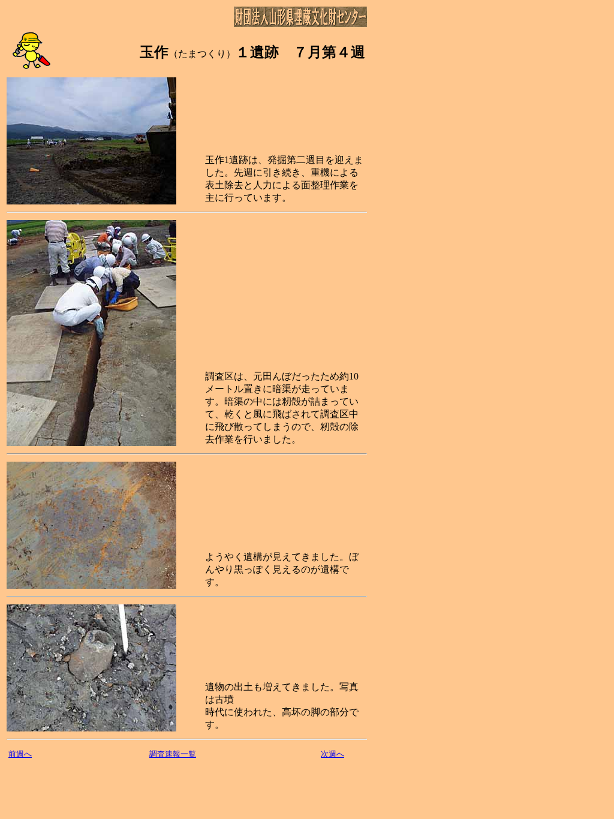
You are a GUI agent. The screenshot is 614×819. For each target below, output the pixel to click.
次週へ (332, 753)
